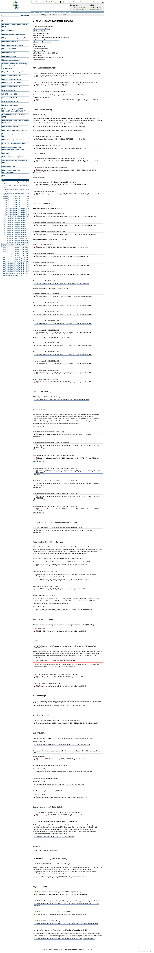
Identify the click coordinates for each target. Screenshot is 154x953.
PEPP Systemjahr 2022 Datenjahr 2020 (16, 197)
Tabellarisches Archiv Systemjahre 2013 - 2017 (16, 186)
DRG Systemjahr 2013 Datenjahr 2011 (15, 234)
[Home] (15, 8)
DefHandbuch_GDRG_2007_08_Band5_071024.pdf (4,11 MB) (58, 333)
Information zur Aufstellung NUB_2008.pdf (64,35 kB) (55, 686)
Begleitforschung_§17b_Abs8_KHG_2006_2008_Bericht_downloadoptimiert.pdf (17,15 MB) (68, 903)
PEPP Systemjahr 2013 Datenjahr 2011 (16, 214)
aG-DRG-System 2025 (10, 98)
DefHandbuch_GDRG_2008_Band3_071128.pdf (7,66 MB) (57, 265)
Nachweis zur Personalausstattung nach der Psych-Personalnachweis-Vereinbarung (15, 66)
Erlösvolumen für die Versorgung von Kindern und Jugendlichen (15, 122)
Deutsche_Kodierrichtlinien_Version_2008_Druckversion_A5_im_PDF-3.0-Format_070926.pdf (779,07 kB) (68, 497)
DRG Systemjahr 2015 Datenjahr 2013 (15, 230)
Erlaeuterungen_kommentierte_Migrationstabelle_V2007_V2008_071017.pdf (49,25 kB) (67, 170)
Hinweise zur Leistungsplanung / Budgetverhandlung (51, 37)
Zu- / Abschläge (39, 46)
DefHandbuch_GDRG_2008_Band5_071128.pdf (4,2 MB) (57, 283)
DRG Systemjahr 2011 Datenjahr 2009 (15, 238)
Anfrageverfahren (8, 166)
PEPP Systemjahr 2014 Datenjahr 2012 (16, 212)
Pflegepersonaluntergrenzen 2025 (14, 38)
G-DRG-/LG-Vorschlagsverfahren (14, 143)
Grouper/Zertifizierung (41, 33)
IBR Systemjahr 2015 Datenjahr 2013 (15, 271)
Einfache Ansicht (95, 9)
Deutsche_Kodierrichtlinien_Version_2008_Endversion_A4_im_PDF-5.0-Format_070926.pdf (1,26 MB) (67, 459)
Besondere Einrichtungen (42, 42)
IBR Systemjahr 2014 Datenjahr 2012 (15, 273)
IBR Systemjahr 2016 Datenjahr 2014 (15, 269)
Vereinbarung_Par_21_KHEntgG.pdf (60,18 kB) (53, 815)
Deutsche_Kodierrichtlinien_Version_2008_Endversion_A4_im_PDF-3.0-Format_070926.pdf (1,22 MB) (67, 446)
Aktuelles (45, 2)
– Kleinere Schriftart (78, 9)
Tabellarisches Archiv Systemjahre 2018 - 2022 (16, 183)
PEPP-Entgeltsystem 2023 (11, 86)
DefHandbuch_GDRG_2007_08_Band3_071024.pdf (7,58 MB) (58, 314)
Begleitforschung (39, 59)
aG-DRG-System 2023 (10, 105)
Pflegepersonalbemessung (11, 60)
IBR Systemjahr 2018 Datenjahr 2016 (15, 265)
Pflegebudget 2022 (9, 49)
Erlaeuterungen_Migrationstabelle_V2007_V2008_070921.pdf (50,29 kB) (62, 194)
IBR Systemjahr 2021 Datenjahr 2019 (15, 260)
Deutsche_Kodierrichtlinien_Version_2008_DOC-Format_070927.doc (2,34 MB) (64, 434)
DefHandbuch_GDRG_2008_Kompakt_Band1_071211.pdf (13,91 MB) (61, 216)
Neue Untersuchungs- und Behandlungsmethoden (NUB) (13, 148)
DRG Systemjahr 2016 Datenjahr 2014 (15, 228)
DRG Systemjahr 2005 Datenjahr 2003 (15, 252)
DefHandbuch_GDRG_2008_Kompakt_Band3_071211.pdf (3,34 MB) (60, 234)
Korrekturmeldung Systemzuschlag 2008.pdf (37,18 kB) (56, 797)
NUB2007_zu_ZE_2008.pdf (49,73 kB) (50, 660)
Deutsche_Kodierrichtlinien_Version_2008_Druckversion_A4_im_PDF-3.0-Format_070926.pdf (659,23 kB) (68, 471)
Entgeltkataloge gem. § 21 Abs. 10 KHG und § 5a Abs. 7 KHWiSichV (14, 110)
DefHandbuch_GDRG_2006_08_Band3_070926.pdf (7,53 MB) (58, 363)
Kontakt (38, 2)
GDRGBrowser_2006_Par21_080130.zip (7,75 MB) (55, 877)
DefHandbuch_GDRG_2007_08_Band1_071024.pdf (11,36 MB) (59, 296)
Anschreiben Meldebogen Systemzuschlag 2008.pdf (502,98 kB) (59, 771)
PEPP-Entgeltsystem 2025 (11, 79)
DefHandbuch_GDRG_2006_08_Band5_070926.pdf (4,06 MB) (58, 382)
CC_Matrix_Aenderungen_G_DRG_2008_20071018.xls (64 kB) (59, 609)
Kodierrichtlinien (39, 35)
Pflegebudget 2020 (9, 56)
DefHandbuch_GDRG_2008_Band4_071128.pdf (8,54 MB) (57, 274)
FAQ (3, 176)
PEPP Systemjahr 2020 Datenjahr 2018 (16, 201)
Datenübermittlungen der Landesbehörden (11, 171)
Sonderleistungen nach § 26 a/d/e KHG (14, 135)
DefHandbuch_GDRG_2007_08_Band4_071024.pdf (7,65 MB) (58, 323)
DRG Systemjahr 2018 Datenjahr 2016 (15, 224)
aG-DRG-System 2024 (10, 101)
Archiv (35, 15)
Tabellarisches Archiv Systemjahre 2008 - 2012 (16, 190)
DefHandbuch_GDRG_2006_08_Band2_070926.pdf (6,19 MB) (58, 354)
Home (33, 2)
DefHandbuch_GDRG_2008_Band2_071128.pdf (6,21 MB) (57, 256)
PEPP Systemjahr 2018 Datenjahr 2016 (16, 205)
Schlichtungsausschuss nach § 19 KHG (14, 162)
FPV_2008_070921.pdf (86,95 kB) (49, 76)
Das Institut (6, 21)
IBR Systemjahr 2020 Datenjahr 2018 (15, 262)
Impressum (68, 2)
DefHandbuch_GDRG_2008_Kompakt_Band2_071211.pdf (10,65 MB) (61, 225)
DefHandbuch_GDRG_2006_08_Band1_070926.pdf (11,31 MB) (59, 345)
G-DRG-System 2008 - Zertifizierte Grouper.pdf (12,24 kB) (57, 399)
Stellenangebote (54, 2)
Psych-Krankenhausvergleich (12, 72)
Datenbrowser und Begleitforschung (15, 157)
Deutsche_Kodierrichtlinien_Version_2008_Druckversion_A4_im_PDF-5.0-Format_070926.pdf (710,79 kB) (68, 484)
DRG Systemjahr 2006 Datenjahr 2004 (15, 250)
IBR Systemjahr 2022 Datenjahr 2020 (15, 258)
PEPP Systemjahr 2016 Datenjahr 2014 (16, 209)
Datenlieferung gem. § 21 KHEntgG (46, 53)
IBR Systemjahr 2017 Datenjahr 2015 (15, 267)
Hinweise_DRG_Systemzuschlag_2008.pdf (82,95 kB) (56, 759)
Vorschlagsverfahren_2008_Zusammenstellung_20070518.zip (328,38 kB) (62, 723)
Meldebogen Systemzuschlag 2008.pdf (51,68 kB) (54, 784)
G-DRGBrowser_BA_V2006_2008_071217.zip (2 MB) (55, 589)
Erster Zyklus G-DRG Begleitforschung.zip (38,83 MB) (56, 914)
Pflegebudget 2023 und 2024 (12, 45)
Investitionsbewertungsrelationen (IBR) (14, 116)
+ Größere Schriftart (78, 7)
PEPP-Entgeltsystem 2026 (11, 75)
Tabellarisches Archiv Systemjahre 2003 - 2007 (16, 194)
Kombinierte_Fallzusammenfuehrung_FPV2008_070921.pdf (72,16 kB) (61, 100)
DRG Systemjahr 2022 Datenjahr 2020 (15, 216)
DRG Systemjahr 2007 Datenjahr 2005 (15, 248)
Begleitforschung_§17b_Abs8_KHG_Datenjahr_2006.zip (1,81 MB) (60, 938)
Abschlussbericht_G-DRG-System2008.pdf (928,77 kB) (56, 565)
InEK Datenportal (8, 30)
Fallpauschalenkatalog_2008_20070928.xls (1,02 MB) (54, 130)
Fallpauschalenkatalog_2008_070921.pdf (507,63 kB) (54, 126)
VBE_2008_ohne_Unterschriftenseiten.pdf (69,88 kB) (55, 631)
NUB (35, 44)
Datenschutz (77, 2)
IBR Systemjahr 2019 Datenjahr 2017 (15, 263)
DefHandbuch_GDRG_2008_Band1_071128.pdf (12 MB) (57, 247)
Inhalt (84, 2)
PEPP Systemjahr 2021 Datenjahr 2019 (16, 199)
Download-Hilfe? (68, 76)
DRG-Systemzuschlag (10, 126)
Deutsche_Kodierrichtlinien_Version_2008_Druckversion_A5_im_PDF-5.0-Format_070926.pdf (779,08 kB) (68, 510)
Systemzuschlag (39, 51)
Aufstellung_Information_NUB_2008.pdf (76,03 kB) (54, 677)
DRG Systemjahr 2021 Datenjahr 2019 (15, 218)
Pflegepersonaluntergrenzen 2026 (14, 34)
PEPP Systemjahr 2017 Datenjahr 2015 (16, 207)
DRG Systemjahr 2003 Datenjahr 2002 (15, 256)
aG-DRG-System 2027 (10, 90)
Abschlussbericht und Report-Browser (46, 40)
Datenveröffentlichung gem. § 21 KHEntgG (48, 57)
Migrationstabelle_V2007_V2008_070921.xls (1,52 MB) (56, 184)
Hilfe (88, 2)
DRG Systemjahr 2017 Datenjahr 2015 (15, 226)
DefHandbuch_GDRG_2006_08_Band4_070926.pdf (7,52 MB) (58, 373)
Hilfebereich (71, 667)
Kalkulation (37, 55)
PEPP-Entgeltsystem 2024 (11, 83)
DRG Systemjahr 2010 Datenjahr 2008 (15, 240)
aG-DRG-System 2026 (10, 94)
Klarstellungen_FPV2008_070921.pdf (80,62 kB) (54, 85)
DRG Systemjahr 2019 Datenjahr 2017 (15, 222)
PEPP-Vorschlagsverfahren (11, 140)
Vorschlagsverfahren (41, 48)
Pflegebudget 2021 (9, 52)
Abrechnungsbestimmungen (43, 26)
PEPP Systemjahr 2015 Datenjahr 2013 (16, 210)
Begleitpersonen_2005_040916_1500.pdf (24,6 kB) (55, 705)
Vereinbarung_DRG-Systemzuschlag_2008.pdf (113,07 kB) (57, 744)
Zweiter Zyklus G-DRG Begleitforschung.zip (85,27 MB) (56, 894)
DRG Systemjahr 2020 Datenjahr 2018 (15, 220)
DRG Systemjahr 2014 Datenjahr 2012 (15, 232)
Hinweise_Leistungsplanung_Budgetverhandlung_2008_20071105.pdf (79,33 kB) (65, 530)
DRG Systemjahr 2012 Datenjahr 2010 (15, 236)
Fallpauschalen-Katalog (42, 29)
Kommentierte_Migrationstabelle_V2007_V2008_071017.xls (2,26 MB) (61, 161)
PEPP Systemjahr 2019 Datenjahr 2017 (16, 203)
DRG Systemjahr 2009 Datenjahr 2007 (15, 242)
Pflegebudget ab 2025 (10, 41)
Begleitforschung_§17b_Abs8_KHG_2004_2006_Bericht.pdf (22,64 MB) (61, 923)
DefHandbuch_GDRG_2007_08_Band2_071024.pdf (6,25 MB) (58, 305)
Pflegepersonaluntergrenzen (12, 275)
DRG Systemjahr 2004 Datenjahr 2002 (15, 254)
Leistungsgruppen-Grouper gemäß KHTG (14, 26)
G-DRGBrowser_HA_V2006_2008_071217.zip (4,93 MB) (57, 580)
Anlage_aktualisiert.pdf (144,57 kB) (49, 836)
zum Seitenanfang (143, 952)
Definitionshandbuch (41, 31)
